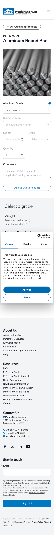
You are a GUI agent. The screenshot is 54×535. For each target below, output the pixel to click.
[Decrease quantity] (22, 156)
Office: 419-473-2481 (16, 430)
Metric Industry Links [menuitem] (13, 395)
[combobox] (27, 110)
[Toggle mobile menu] (48, 11)
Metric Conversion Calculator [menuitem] (18, 388)
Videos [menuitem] (6, 403)
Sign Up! (27, 503)
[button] (49, 103)
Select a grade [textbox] (14, 110)
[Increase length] (22, 139)
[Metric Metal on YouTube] (28, 447)
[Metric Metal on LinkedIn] (20, 447)
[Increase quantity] (22, 154)
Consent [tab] (9, 244)
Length (7, 132)
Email (6, 466)
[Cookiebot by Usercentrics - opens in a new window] (38, 236)
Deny (27, 297)
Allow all (27, 289)
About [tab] (44, 244)
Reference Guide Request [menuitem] (16, 376)
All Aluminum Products (23, 26)
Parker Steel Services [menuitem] (13, 339)
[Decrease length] (22, 140)
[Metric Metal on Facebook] (5, 447)
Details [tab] (27, 244)
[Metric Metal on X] (12, 447)
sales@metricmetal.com (17, 436)
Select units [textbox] (38, 139)
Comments (9, 164)
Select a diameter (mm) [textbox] (19, 124)
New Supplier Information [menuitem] (16, 384)
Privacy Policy (37, 522)
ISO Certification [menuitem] (11, 342)
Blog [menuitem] (5, 354)
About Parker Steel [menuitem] (12, 335)
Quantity (8, 148)
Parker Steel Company (16, 417)
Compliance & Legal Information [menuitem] (19, 350)
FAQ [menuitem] (5, 368)
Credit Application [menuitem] (12, 380)
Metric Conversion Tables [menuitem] (16, 391)
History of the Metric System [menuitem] (17, 399)
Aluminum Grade (23, 103)
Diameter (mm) (12, 118)
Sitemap (27, 522)
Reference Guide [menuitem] (11, 372)
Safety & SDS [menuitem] (9, 346)
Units (32, 132)
